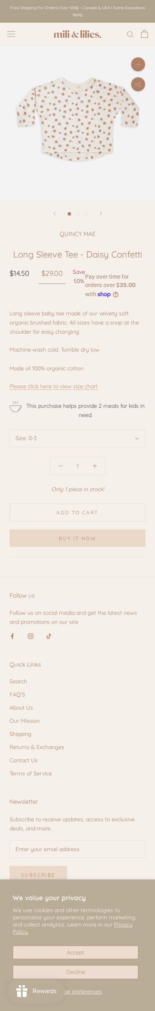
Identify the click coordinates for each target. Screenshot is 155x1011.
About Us (21, 707)
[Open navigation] (11, 34)
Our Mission (25, 720)
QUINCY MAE (78, 234)
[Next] (101, 213)
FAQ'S (17, 694)
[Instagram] (30, 636)
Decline (75, 972)
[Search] (130, 34)
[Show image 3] (86, 214)
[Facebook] (12, 636)
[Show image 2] (77, 214)
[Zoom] (138, 64)
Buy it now (77, 538)
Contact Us (24, 760)
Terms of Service (31, 773)
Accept (75, 952)
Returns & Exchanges (37, 747)
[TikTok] (49, 636)
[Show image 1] (69, 214)
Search (18, 681)
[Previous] (54, 213)
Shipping (20, 734)
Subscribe (38, 875)
